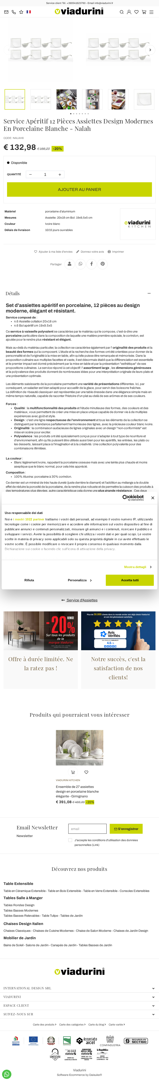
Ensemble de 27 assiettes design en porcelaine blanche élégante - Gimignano (77, 791)
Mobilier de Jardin (20, 938)
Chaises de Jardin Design (130, 930)
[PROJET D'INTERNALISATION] (42, 1041)
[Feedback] (21, 11)
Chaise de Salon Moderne (93, 930)
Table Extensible (18, 884)
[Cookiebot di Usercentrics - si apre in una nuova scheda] (125, 498)
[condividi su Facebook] (91, 264)
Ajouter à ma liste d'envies (55, 251)
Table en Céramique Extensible (25, 891)
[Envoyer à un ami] (69, 264)
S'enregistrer (127, 829)
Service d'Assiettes (82, 600)
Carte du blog (96, 1024)
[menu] (151, 11)
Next (150, 50)
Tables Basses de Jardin (95, 945)
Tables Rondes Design (19, 905)
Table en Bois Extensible (64, 891)
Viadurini (12, 997)
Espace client (16, 1005)
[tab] (79, 293)
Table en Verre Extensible (100, 891)
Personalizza (77, 580)
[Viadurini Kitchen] (137, 224)
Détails (13, 293)
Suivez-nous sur (18, 1014)
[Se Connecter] (129, 11)
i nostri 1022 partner (29, 519)
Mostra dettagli (135, 567)
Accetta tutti (130, 580)
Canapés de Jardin (63, 945)
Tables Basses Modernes (21, 910)
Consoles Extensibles (134, 891)
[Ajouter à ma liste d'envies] (86, 772)
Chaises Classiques (17, 930)
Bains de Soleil (13, 945)
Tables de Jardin (71, 915)
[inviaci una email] (6, 11)
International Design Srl (27, 988)
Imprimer (118, 251)
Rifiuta (29, 580)
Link (95, 845)
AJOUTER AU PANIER (79, 189)
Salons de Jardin (37, 945)
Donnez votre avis (92, 251)
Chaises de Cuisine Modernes (53, 930)
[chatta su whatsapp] (6, 1074)
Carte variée (116, 1024)
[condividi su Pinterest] (102, 264)
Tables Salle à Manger (23, 898)
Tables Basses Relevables (22, 915)
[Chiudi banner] (152, 497)
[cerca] (121, 11)
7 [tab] (92, 117)
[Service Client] (14, 11)
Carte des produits (44, 1024)
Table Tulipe (50, 915)
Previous (9, 50)
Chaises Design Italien (23, 924)
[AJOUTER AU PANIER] (73, 772)
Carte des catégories (71, 1024)
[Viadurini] (79, 11)
